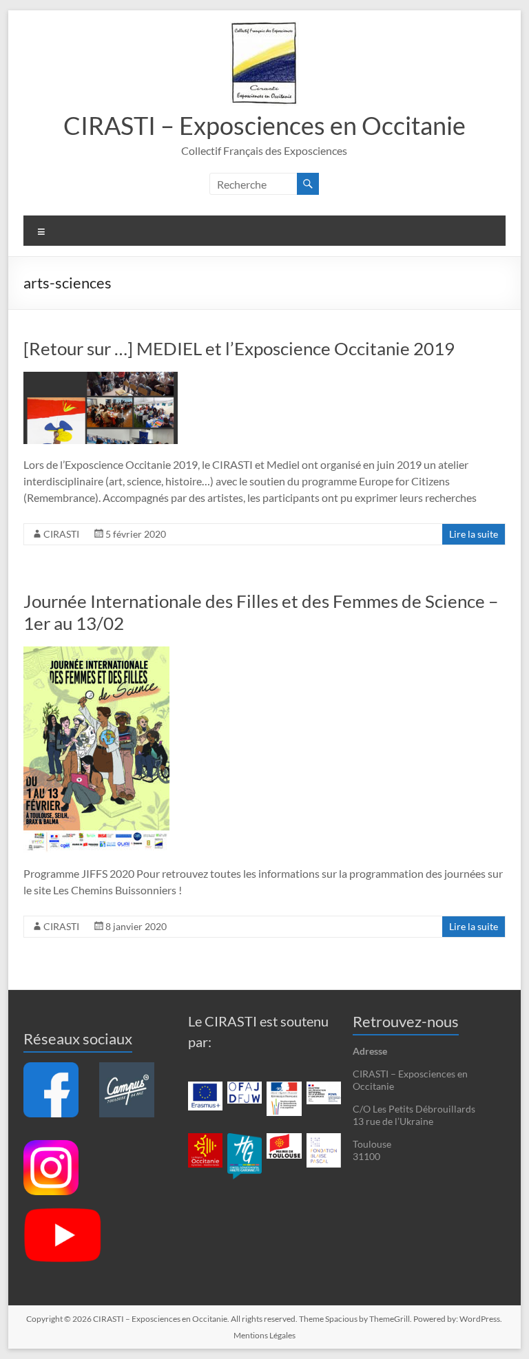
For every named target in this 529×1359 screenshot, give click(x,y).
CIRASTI (61, 534)
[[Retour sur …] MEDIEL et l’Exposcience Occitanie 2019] (100, 378)
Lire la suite (473, 534)
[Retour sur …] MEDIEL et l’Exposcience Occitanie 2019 (239, 348)
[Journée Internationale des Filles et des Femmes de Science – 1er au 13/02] (96, 653)
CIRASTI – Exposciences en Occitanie (264, 125)
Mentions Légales (264, 1335)
